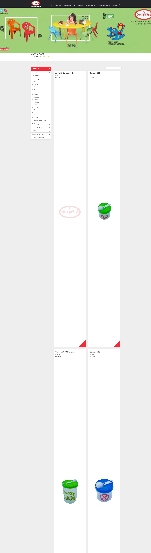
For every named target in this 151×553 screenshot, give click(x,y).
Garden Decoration (38, 137)
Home (52, 5)
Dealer (115, 5)
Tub (35, 82)
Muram (36, 102)
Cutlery (36, 107)
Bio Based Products (104, 5)
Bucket (34, 131)
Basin (36, 84)
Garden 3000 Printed (64, 352)
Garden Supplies (91, 5)
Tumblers (37, 97)
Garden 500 (95, 352)
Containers (37, 92)
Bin (35, 112)
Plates (36, 99)
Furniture (58, 5)
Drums (36, 110)
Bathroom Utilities (40, 120)
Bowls (36, 105)
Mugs (36, 94)
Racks (36, 117)
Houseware (67, 5)
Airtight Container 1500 (65, 73)
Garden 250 (95, 73)
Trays (35, 87)
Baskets (36, 89)
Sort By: (103, 67)
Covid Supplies (78, 5)
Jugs (35, 115)
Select (108, 68)
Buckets (36, 79)
